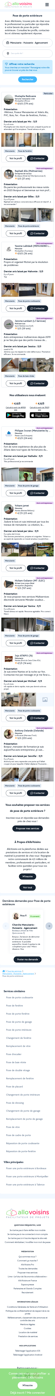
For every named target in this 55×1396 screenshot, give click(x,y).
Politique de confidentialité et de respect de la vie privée (27, 1312)
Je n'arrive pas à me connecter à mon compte (27, 1234)
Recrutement (27, 1292)
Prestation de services (28, 1336)
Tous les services (14, 971)
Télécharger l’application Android (27, 1354)
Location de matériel (28, 1332)
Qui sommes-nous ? (27, 1256)
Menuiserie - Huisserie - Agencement (18, 973)
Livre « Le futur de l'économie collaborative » (27, 1276)
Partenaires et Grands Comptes (28, 1288)
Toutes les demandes (27, 1268)
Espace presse (27, 1284)
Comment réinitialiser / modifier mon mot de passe (27, 1242)
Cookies (27, 1328)
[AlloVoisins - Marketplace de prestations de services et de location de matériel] (18, 6)
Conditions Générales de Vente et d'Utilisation (27, 1307)
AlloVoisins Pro (27, 1264)
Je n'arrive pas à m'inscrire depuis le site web (27, 1238)
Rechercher (27, 79)
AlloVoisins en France (27, 1280)
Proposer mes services (27, 1272)
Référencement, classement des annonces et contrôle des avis (28, 1319)
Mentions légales (27, 1324)
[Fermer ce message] (48, 1374)
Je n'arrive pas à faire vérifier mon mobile (27, 1230)
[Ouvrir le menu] (47, 4)
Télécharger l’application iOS (27, 1350)
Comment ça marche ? (27, 1260)
